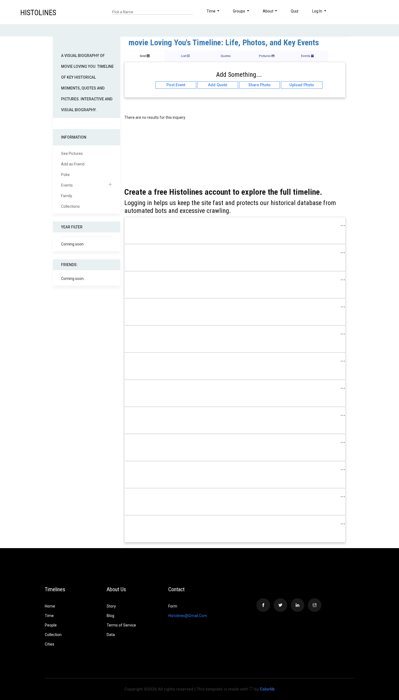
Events (67, 185)
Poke (65, 174)
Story (111, 606)
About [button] (268, 11)
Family (66, 196)
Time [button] (211, 11)
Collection (53, 634)
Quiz (295, 11)
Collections (70, 206)
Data (111, 634)
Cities (49, 644)
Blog (110, 615)
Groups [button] (239, 11)
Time (49, 615)
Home (50, 606)
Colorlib (267, 689)
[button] (377, 12)
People (51, 625)
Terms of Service (121, 625)
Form (172, 606)
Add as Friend (72, 164)
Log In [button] (317, 11)
